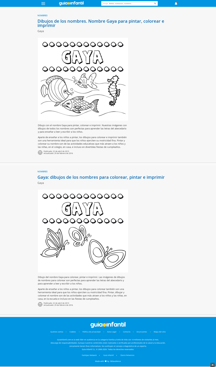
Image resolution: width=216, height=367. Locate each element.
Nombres (43, 15)
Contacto (126, 332)
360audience (115, 361)
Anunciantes (141, 332)
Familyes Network (89, 355)
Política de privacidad (91, 332)
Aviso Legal (111, 332)
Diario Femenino (127, 355)
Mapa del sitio (160, 332)
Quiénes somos (56, 332)
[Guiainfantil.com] (71, 4)
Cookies (73, 332)
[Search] (155, 3)
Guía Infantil (108, 355)
